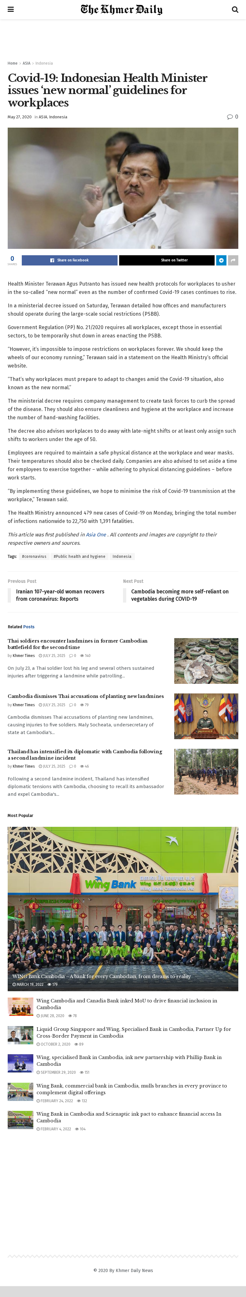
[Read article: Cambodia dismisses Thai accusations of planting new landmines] (206, 716)
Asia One (96, 535)
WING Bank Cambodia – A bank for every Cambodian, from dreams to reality (101, 976)
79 (86, 705)
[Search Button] (235, 9)
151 (86, 1072)
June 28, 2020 (52, 1016)
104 (82, 1129)
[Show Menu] (11, 9)
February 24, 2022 (56, 1101)
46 (86, 766)
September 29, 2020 (58, 1072)
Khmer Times (24, 655)
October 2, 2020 (55, 1044)
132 (84, 1101)
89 (81, 1044)
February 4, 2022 (55, 1129)
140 (87, 655)
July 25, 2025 (53, 655)
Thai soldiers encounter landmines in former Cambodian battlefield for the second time (78, 644)
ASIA (26, 63)
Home (13, 63)
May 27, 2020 (20, 117)
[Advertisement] (123, 38)
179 (54, 984)
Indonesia (44, 63)
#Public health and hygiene (79, 556)
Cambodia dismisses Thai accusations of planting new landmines (86, 696)
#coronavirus (34, 556)
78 (74, 1016)
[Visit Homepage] (123, 10)
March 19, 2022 (30, 984)
